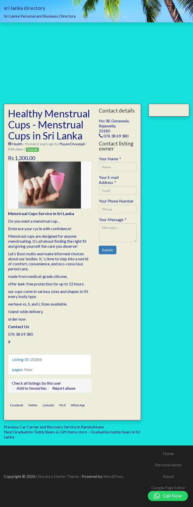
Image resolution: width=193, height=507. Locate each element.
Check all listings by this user (36, 383)
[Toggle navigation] (182, 11)
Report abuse (63, 388)
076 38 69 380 (116, 135)
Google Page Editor (168, 487)
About (168, 476)
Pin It (62, 405)
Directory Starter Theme (57, 476)
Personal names (168, 464)
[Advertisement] (96, 60)
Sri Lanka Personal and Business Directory (40, 16)
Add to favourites (32, 388)
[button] (168, 496)
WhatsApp (78, 405)
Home (168, 453)
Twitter (33, 405)
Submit (107, 250)
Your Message (112, 219)
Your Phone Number (116, 200)
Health (17, 144)
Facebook (16, 405)
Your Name (110, 158)
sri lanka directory (24, 8)
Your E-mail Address (109, 180)
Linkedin (48, 405)
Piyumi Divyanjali (72, 144)
